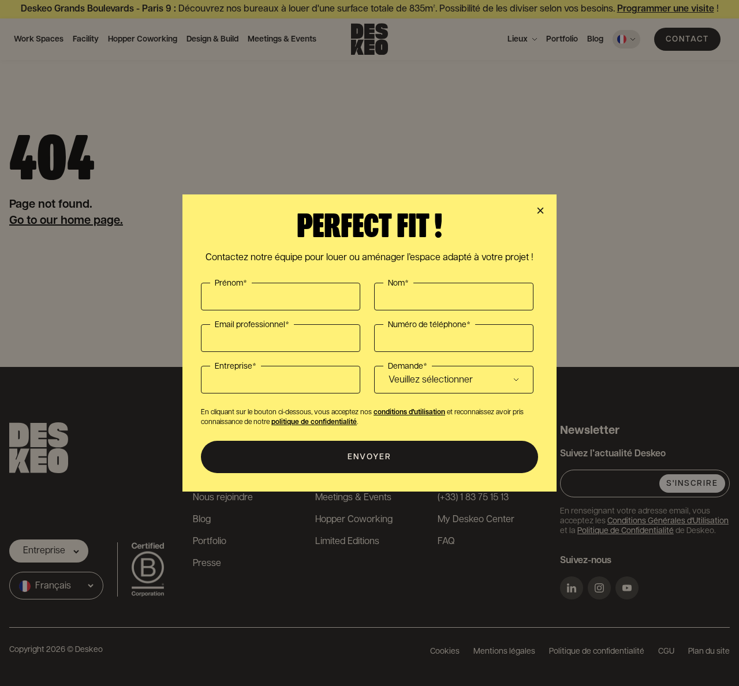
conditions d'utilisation (409, 412)
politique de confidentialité (314, 422)
